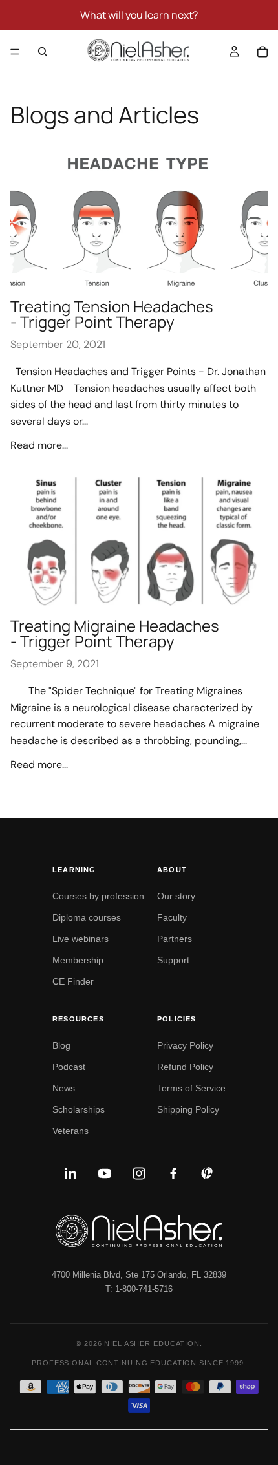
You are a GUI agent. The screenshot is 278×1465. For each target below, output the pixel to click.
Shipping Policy (188, 1109)
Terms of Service (191, 1088)
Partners (174, 939)
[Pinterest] (207, 1173)
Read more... (39, 445)
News (63, 1088)
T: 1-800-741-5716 (139, 1289)
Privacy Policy (185, 1045)
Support (173, 960)
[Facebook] (173, 1173)
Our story (176, 896)
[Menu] (15, 52)
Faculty (172, 917)
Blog (61, 1045)
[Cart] (262, 51)
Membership (77, 960)
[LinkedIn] (70, 1173)
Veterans (70, 1131)
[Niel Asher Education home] (139, 1231)
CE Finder (73, 981)
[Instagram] (139, 1173)
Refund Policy (185, 1067)
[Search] (42, 51)
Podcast (68, 1067)
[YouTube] (105, 1173)
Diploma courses (86, 917)
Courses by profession (98, 896)
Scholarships (78, 1109)
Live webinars (80, 939)
